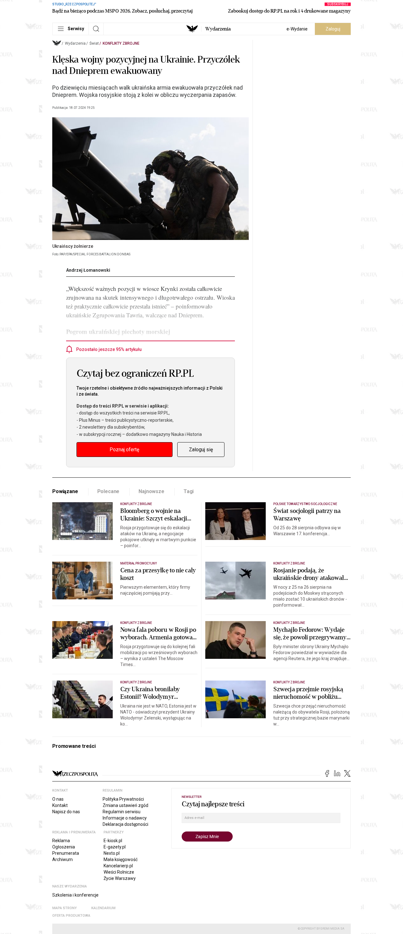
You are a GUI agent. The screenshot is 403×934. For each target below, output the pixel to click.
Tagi (189, 491)
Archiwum (62, 859)
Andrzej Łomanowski (88, 270)
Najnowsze (151, 491)
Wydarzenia (218, 29)
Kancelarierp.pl (118, 865)
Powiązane (65, 491)
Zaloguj (333, 28)
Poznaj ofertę (124, 450)
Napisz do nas (66, 811)
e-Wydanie (297, 28)
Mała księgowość (121, 859)
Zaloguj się (201, 450)
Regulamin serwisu (121, 811)
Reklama (61, 840)
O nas (58, 799)
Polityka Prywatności (123, 799)
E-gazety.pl (115, 846)
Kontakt (60, 805)
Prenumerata (65, 853)
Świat (94, 43)
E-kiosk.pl (113, 840)
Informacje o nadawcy (125, 817)
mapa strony (64, 908)
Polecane (108, 491)
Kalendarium (103, 908)
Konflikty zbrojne (121, 43)
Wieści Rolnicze (119, 872)
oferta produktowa (71, 916)
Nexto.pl (112, 853)
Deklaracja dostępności (125, 824)
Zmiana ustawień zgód (125, 805)
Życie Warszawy (120, 878)
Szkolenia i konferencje (75, 895)
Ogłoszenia (63, 846)
